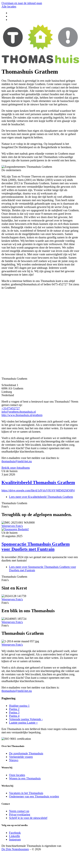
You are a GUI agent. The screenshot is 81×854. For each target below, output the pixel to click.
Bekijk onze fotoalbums (16, 467)
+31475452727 (11, 408)
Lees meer (41, 496)
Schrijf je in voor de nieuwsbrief (28, 817)
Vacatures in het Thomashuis (26, 793)
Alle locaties (9, 6)
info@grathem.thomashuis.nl (19, 411)
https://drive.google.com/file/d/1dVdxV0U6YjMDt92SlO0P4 (38, 490)
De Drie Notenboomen (15, 849)
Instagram (15, 839)
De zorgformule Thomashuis (26, 753)
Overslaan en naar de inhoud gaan (22, 3)
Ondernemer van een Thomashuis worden (34, 796)
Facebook (15, 832)
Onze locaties (17, 775)
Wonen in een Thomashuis (25, 778)
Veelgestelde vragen (21, 756)
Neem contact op (19, 811)
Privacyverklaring (19, 814)
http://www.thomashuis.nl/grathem (22, 415)
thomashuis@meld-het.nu (17, 461)
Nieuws (13, 760)
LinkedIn (14, 836)
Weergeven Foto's (12, 526)
